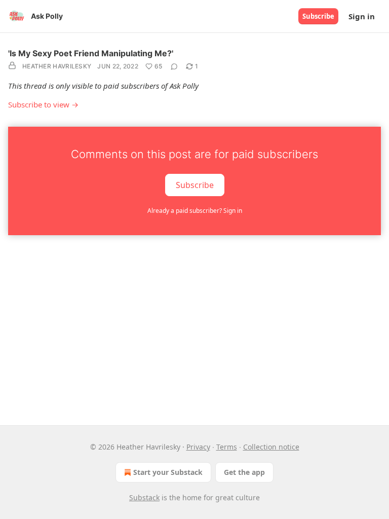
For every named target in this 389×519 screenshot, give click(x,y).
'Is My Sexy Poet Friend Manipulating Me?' (90, 53)
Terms (226, 447)
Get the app (244, 472)
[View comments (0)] (174, 66)
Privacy (198, 447)
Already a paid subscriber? (194, 210)
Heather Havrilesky (56, 66)
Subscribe (318, 16)
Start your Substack (168, 472)
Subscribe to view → (43, 104)
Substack (144, 497)
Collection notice (271, 447)
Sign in (361, 16)
